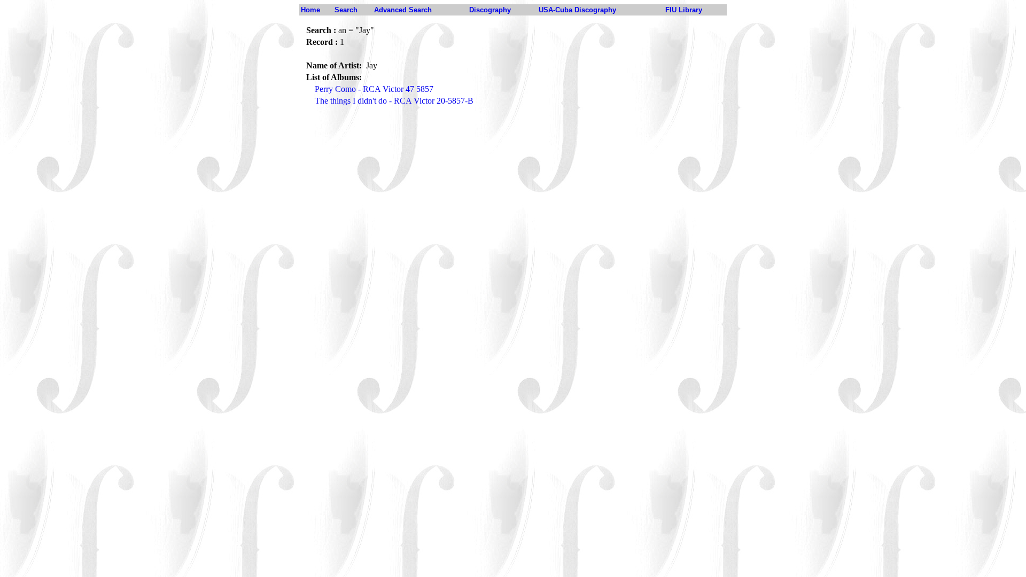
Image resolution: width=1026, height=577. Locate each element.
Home (310, 10)
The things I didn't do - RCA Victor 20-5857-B (394, 100)
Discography (490, 10)
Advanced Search (403, 10)
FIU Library (683, 10)
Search (346, 10)
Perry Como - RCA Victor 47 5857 (374, 88)
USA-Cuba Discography (577, 10)
